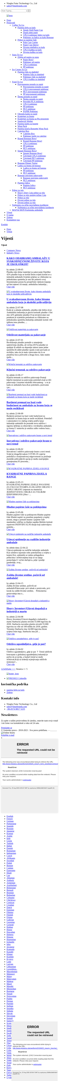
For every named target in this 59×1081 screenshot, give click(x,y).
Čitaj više (11, 287)
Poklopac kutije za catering (34, 136)
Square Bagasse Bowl (27, 151)
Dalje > (10, 669)
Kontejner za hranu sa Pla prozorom (33, 119)
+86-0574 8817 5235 (16, 709)
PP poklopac (28, 67)
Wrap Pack (22, 126)
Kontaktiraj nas (13, 220)
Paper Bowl (28, 59)
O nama (10, 215)
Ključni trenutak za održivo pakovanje (28, 369)
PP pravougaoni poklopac (34, 94)
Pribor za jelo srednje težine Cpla (32, 195)
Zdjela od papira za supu (28, 57)
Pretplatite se (6, 728)
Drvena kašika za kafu (32, 52)
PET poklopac (29, 109)
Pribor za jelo (18, 190)
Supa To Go (17, 55)
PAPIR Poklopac (30, 111)
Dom (9, 20)
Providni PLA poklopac (33, 101)
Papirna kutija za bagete (28, 124)
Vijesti (9, 212)
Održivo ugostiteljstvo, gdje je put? (26, 644)
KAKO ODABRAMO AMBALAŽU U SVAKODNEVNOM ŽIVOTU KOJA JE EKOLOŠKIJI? (28, 261)
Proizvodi (11, 22)
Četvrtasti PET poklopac (33, 158)
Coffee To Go (18, 25)
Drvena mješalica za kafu (34, 47)
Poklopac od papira (31, 62)
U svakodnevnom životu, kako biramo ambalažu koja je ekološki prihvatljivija (29, 301)
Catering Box (23, 131)
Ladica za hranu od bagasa (29, 165)
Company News (14, 250)
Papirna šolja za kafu (27, 27)
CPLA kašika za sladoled (34, 79)
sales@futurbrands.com (17, 6)
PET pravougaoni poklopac (35, 92)
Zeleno (10, 217)
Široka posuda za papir (27, 96)
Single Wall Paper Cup (33, 30)
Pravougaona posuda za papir (30, 84)
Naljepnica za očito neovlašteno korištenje (30, 205)
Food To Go (17, 82)
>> (14, 669)
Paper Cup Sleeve (31, 45)
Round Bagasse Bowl (27, 138)
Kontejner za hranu (26, 116)
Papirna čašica (24, 183)
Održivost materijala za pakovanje (26, 334)
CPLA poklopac (30, 64)
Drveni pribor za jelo (27, 200)
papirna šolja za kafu (15, 690)
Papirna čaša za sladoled (28, 72)
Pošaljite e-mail (7, 735)
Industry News (13, 253)
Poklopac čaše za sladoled (34, 77)
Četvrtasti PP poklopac (33, 161)
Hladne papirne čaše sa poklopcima (27, 506)
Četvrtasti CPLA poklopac (34, 156)
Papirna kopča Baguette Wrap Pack (33, 128)
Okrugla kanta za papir (27, 114)
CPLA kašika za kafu (32, 50)
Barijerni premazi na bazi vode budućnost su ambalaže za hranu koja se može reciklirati (29, 405)
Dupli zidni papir (30, 32)
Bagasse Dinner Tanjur (27, 163)
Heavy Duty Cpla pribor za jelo (31, 193)
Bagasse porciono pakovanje (30, 175)
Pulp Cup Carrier (30, 42)
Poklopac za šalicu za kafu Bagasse (38, 37)
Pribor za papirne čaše (27, 40)
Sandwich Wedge (25, 121)
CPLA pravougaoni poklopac (36, 89)
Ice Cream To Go (19, 69)
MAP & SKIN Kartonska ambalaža (27, 210)
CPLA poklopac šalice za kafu (36, 35)
